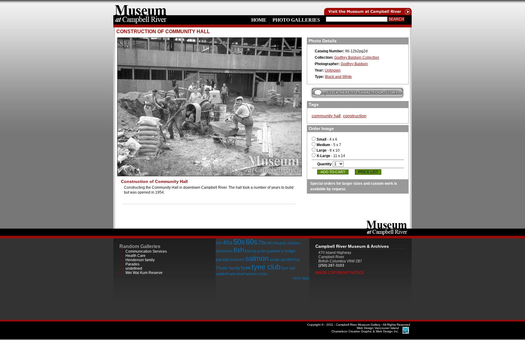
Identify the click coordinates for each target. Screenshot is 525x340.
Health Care (135, 256)
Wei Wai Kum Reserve (144, 273)
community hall (326, 115)
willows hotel (256, 274)
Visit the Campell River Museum (367, 7)
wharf (240, 274)
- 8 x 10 (328, 150)
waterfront (225, 273)
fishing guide (255, 251)
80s (270, 243)
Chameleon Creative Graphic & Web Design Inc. (365, 329)
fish (239, 250)
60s (251, 242)
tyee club (266, 267)
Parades (132, 264)
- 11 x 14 (331, 156)
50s (239, 242)
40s (227, 242)
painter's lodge (281, 250)
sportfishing (290, 260)
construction (354, 115)
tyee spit (288, 268)
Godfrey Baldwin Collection (356, 57)
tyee (246, 268)
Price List (368, 172)
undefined (133, 268)
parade (222, 259)
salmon (257, 258)
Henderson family (140, 260)
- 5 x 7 (329, 145)
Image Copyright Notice (339, 273)
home (140, 7)
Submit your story (357, 93)
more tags (301, 278)
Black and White (338, 77)
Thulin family (228, 267)
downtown (224, 251)
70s (262, 243)
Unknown (333, 70)
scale (274, 259)
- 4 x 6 (327, 139)
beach (280, 242)
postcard (237, 260)
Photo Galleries (296, 20)
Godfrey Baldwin (354, 64)
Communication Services (146, 251)
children (293, 243)
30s (219, 243)
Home (258, 20)
